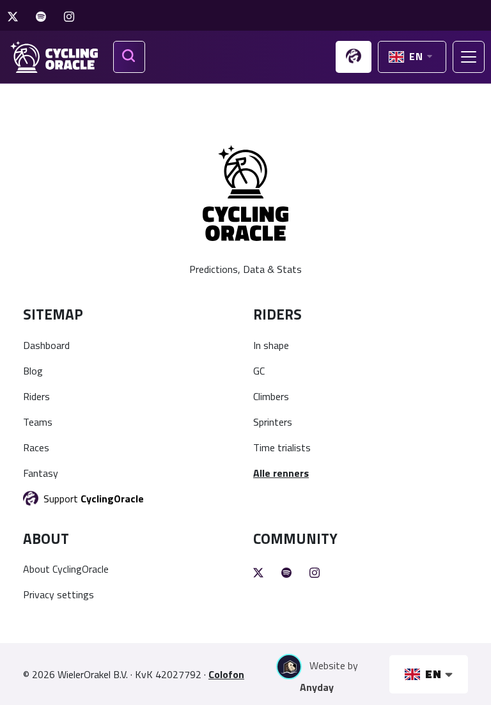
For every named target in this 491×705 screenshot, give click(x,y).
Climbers (271, 396)
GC (259, 370)
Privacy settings (58, 594)
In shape (271, 345)
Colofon (226, 674)
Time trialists (282, 447)
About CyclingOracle (66, 569)
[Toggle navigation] (469, 57)
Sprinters (272, 422)
